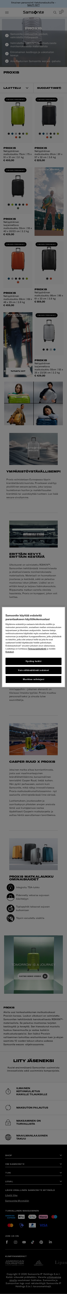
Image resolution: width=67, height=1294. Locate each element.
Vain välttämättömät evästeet (33, 670)
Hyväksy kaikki (33, 661)
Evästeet (9, 652)
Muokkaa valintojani (33, 679)
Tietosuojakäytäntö (37, 649)
